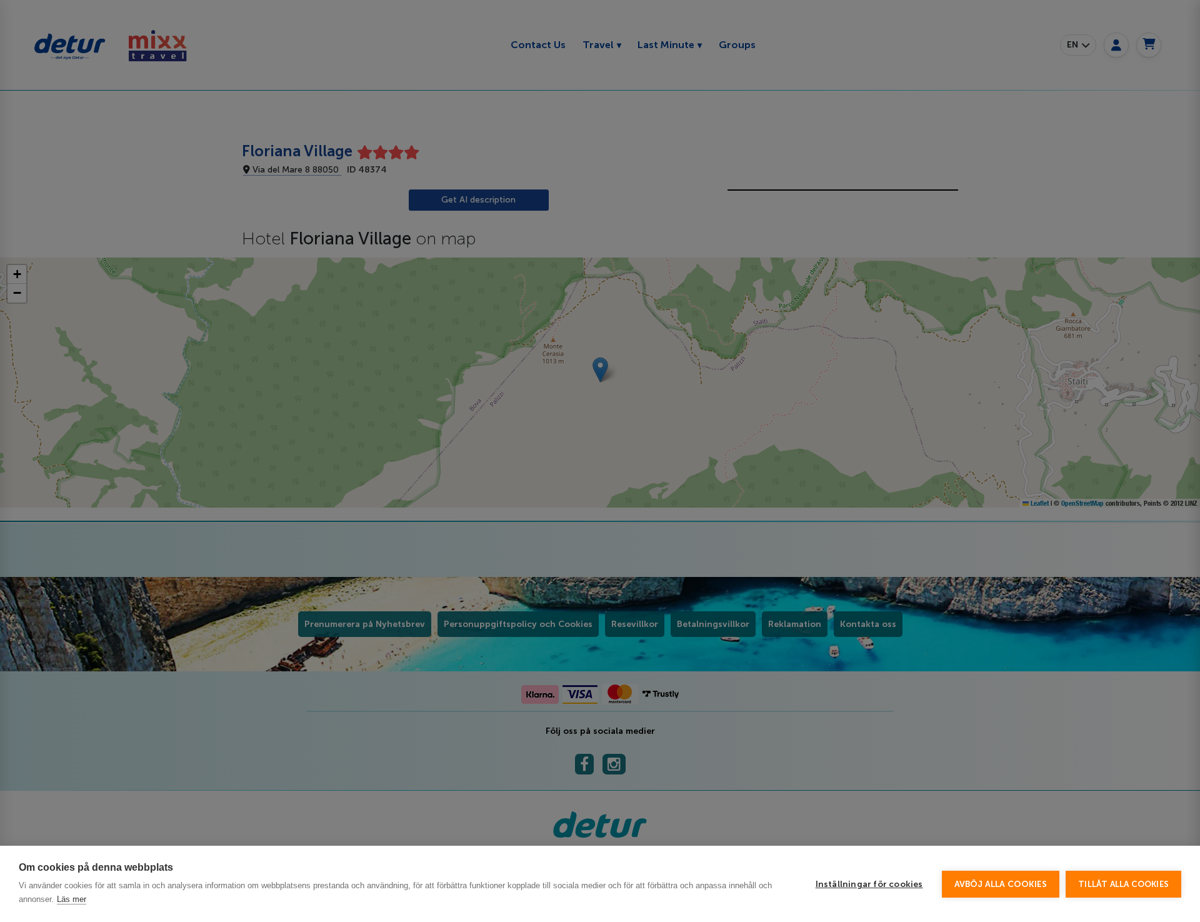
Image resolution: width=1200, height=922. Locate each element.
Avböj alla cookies (1001, 884)
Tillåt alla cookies (1123, 884)
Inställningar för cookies (869, 884)
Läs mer (71, 899)
